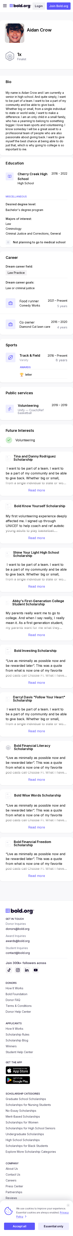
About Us (12, 1168)
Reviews (11, 1198)
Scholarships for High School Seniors (30, 1128)
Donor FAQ (13, 1000)
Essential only (53, 1226)
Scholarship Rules (17, 1034)
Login (39, 6)
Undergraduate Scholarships (25, 1134)
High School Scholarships (23, 1140)
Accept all (19, 1226)
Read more (36, 490)
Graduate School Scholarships (26, 1099)
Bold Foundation (16, 994)
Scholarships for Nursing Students (28, 1104)
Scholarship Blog (17, 1040)
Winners (11, 1046)
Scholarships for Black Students (27, 1145)
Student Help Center (19, 1052)
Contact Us (13, 1174)
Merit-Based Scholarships (23, 1116)
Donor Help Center (18, 1011)
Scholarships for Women (22, 1122)
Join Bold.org (58, 6)
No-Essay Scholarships (21, 1110)
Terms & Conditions (19, 1005)
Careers (11, 1180)
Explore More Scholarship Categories (31, 1151)
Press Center (14, 1186)
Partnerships (14, 1192)
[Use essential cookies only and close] (68, 1205)
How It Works (14, 988)
